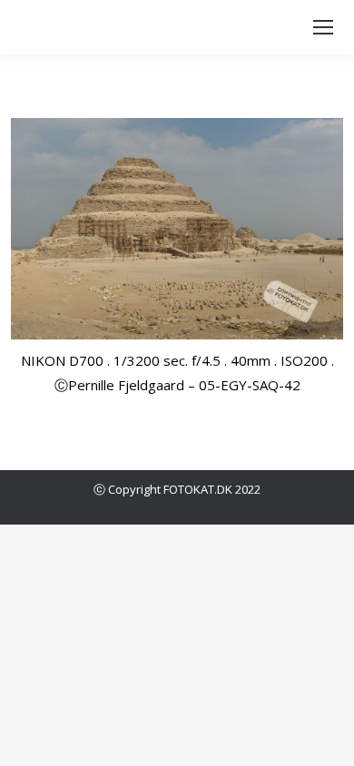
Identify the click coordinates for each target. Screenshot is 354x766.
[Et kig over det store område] (177, 228)
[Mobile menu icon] (323, 27)
